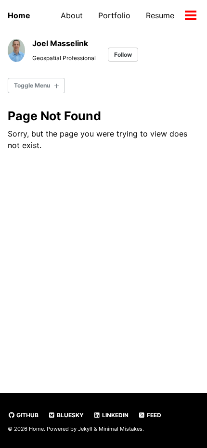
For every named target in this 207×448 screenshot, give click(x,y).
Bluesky (69, 415)
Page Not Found (54, 116)
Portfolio (114, 15)
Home (19, 15)
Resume (160, 15)
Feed (153, 415)
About (72, 15)
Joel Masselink (60, 43)
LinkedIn (115, 415)
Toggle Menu (32, 85)
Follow (123, 54)
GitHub (27, 415)
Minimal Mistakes (120, 428)
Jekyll (85, 428)
